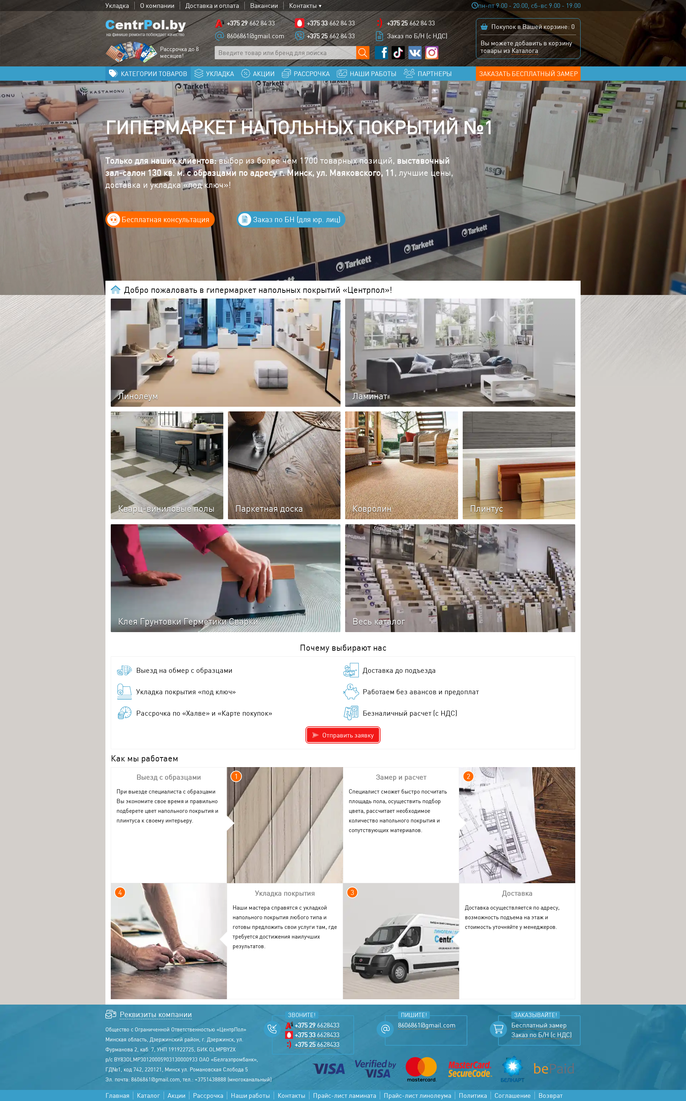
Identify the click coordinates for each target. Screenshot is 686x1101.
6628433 (317, 1025)
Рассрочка (208, 1095)
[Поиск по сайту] (362, 52)
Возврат (550, 1095)
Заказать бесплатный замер (528, 73)
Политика (473, 1095)
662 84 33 (251, 23)
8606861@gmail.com (255, 36)
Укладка (117, 5)
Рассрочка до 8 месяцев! (179, 52)
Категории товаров (154, 73)
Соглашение (512, 1095)
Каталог (148, 1095)
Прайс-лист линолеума (417, 1095)
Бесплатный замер (539, 1025)
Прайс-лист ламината (344, 1095)
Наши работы (250, 1095)
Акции (176, 1095)
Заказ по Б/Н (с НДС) (417, 36)
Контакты (303, 5)
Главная (117, 1095)
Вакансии (264, 5)
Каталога (525, 50)
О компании (157, 5)
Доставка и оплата (212, 5)
